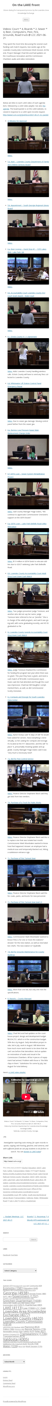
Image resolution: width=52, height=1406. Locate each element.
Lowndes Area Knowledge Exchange (23, 1183)
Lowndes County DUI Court (20, 1189)
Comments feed (9, 1383)
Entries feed (7, 1380)
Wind (21, 1346)
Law (29, 1308)
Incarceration (10, 1305)
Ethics (32, 1290)
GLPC (7, 1296)
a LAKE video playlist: (17, 1072)
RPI (20, 1195)
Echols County (15, 1177)
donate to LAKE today (32, 1151)
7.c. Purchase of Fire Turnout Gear (22, 858)
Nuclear (19, 1327)
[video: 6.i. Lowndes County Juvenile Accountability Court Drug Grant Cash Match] (28, 667)
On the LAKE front (26, 5)
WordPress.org (9, 1386)
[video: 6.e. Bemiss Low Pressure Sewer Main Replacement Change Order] (28, 465)
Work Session (34, 1346)
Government (25, 1296)
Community (36, 1286)
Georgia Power (37, 1293)
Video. (10, 155)
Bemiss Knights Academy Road (15, 1174)
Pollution (19, 1329)
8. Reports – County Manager (20, 998)
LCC (40, 1308)
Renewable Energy (13, 1331)
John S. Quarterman (28, 1201)
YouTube (14, 1255)
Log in (5, 1377)
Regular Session (35, 1329)
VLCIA (33, 1343)
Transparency (33, 1334)
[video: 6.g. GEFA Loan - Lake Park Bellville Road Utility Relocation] (28, 558)
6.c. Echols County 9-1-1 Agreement (22, 336)
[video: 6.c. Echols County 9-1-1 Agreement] (28, 368)
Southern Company (11, 1334)
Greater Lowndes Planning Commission (18, 1298)
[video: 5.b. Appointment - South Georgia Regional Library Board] (28, 240)
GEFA (37, 1177)
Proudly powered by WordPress (14, 1401)
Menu (26, 19)
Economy (13, 1288)
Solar (40, 1331)
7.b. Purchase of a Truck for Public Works (24, 802)
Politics (8, 1329)
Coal (26, 1286)
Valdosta (29, 1198)
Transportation (19, 1171)
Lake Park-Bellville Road (25, 1180)
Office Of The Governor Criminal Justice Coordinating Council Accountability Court (22, 1192)
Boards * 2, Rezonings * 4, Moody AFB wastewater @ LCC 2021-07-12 (38, 1220)
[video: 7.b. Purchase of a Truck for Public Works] (28, 834)
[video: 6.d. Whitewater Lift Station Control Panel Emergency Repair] (28, 418)
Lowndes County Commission (23, 1323)
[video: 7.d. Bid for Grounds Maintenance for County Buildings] (28, 986)
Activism (8, 1286)
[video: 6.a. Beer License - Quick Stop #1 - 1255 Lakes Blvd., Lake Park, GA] (28, 284)
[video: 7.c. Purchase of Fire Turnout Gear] (28, 890)
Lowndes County (23, 1318)
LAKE (5, 1180)
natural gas (8, 1327)
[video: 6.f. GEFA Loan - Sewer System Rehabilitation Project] (28, 508)
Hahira (7, 1303)
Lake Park (11, 1180)
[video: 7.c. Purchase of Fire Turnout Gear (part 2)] (28, 934)
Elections (8, 1290)
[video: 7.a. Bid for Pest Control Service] (28, 790)
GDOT (39, 1168)
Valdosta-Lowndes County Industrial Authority (22, 1342)
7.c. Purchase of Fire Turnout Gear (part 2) (25, 902)
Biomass (17, 1286)
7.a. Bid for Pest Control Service (20, 759)
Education (32, 1168)
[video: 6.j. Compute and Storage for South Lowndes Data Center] (28, 732)
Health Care (18, 1303)
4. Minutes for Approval (17, 121)
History (30, 1303)
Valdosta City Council (15, 1344)
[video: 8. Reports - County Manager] (28, 1030)
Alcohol (25, 1168)
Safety (9, 1171)
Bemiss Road (32, 1174)
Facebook (6, 1255)
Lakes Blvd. (39, 1180)
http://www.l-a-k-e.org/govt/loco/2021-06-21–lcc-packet (25, 115)
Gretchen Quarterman (22, 1300)
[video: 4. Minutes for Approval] (28, 152)
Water (27, 1171)
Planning (32, 1326)
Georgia (43, 1177)
